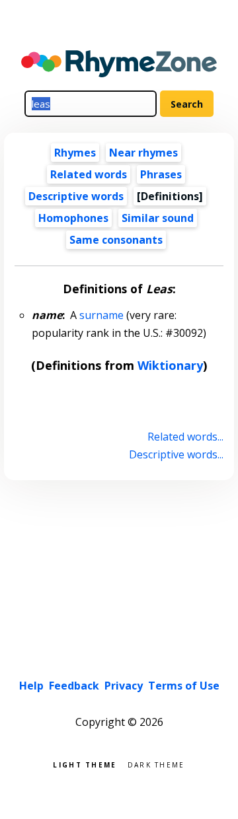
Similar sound (158, 218)
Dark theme (156, 764)
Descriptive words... (176, 454)
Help (31, 685)
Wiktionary (170, 365)
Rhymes (75, 152)
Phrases (161, 174)
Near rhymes (143, 152)
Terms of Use (183, 685)
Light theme (84, 764)
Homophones (73, 218)
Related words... (185, 436)
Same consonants (116, 239)
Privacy (123, 685)
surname (101, 315)
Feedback (74, 685)
